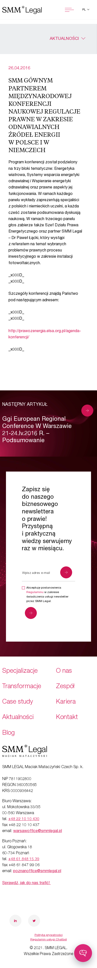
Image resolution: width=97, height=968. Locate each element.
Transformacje (21, 687)
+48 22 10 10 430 (23, 819)
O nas (64, 671)
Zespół (65, 687)
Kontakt (67, 718)
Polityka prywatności (49, 935)
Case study (17, 702)
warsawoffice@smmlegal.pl (37, 831)
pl (84, 9)
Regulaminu (35, 592)
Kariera (66, 702)
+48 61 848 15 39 (23, 859)
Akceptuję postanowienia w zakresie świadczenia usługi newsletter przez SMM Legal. (47, 594)
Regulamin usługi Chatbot (48, 939)
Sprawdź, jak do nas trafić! (26, 883)
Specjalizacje (20, 671)
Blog (8, 733)
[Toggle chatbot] (83, 953)
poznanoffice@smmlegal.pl (37, 871)
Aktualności (64, 39)
